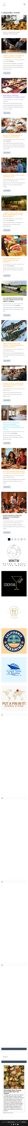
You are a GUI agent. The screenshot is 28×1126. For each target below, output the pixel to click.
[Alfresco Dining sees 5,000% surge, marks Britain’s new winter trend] (14, 203)
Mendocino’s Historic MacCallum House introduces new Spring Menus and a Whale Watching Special (13, 426)
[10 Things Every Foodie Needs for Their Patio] (14, 165)
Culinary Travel (20, 431)
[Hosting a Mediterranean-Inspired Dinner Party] (14, 125)
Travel (4, 61)
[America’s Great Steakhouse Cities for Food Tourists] (14, 45)
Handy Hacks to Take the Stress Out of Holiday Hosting (12, 517)
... (18, 539)
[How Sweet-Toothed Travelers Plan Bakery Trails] (14, 85)
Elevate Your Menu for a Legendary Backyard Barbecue (12, 260)
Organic (4, 477)
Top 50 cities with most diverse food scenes (11, 33)
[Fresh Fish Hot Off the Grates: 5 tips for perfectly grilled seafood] (14, 330)
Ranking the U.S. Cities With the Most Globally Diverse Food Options (13, 384)
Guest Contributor (8, 218)
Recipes (4, 265)
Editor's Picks (20, 303)
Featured (20, 59)
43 (21, 539)
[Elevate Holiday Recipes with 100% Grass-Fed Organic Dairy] (14, 458)
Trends (4, 220)
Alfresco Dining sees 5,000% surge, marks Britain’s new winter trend (13, 214)
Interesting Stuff (7, 264)
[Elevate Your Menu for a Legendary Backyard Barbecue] (14, 245)
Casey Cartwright (7, 59)
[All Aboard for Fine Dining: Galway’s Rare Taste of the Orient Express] (14, 288)
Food (23, 59)
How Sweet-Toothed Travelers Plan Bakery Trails (14, 96)
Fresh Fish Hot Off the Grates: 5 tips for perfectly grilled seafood (13, 345)
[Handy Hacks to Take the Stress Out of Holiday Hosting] (14, 502)
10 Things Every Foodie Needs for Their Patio (13, 176)
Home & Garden (6, 180)
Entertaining (20, 521)
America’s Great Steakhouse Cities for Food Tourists (13, 56)
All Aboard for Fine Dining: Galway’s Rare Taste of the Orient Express (13, 299)
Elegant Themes (11, 1122)
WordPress (23, 1122)
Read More (7, 73)
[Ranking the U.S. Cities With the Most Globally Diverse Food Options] (14, 373)
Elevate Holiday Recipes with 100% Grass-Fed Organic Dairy (14, 472)
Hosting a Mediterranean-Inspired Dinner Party (13, 136)
